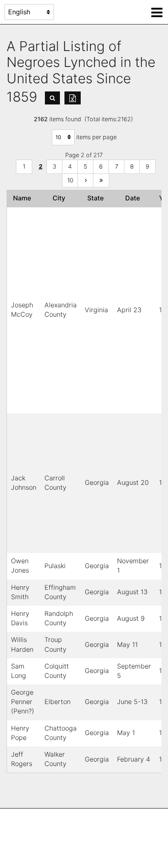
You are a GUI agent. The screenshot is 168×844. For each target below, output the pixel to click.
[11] (85, 180)
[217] (101, 180)
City (61, 198)
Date (134, 198)
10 (70, 180)
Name (23, 198)
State (97, 198)
